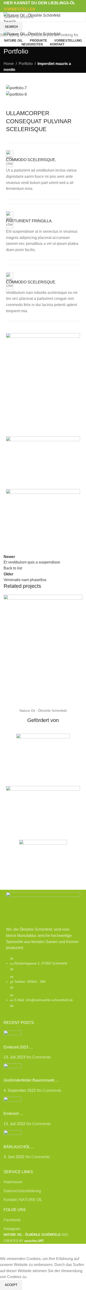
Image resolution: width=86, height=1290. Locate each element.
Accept (11, 1285)
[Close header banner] (6, 1250)
